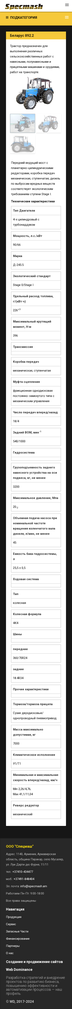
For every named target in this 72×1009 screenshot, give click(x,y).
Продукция (13, 917)
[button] (36, 18)
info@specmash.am (33, 886)
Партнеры (13, 946)
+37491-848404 (24, 879)
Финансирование (18, 938)
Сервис (11, 924)
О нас (10, 953)
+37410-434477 (22, 872)
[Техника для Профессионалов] (26, 5)
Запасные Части (17, 931)
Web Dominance (19, 969)
